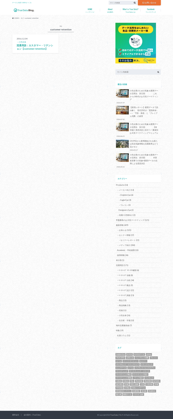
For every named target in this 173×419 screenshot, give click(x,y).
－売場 (121, 310)
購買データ (127, 394)
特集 (119, 330)
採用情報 (122, 255)
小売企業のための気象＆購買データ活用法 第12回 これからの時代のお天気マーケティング (137, 96)
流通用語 (122, 265)
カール (118, 361)
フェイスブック (151, 10)
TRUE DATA (120, 358)
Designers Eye (126, 210)
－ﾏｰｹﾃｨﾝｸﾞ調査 (125, 295)
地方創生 (156, 381)
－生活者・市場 (125, 320)
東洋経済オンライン (123, 391)
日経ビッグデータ (138, 388)
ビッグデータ (121, 368)
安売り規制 (134, 384)
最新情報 (122, 225)
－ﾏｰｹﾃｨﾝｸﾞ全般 (125, 275)
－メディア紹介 (126, 245)
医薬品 (125, 381)
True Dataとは (130, 10)
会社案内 (110, 10)
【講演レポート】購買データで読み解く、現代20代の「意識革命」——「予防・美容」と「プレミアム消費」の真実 (137, 113)
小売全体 (149, 384)
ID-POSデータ (139, 354)
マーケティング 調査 (123, 378)
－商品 (121, 300)
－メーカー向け (125, 190)
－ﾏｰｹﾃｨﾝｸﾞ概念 (125, 285)
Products (122, 185)
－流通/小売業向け (126, 215)
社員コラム (123, 335)
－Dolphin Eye (126, 195)
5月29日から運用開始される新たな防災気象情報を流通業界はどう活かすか (144, 145)
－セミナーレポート (129, 240)
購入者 (118, 394)
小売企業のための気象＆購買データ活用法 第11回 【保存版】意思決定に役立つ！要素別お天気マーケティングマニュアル (137, 130)
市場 (156, 384)
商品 (132, 381)
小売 (142, 384)
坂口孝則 (119, 384)
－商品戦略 (123, 305)
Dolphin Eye (120, 354)
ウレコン (154, 358)
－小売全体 (123, 315)
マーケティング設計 (140, 374)
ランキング (149, 378)
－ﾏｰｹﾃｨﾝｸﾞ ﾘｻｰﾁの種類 (128, 270)
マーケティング (122, 371)
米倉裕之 (152, 391)
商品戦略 (147, 381)
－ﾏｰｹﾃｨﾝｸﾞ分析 (125, 280)
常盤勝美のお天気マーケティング (132, 220)
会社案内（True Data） (33, 415)
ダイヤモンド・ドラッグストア (127, 364)
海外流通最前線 (124, 325)
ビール (130, 368)
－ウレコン (125, 205)
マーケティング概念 (123, 374)
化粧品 (118, 381)
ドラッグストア (146, 364)
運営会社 (15, 415)
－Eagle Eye (125, 200)
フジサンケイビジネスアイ (145, 368)
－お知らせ (124, 230)
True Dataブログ (116, 415)
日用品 (127, 388)
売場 (126, 384)
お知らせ (130, 358)
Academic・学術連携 (127, 250)
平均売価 (119, 388)
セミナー (143, 361)
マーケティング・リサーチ (139, 371)
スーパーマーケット (130, 361)
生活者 (144, 391)
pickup (149, 354)
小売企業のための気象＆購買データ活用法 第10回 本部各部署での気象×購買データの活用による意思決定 (137, 161)
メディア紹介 (138, 378)
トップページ (89, 10)
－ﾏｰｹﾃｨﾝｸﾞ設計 (125, 290)
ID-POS (129, 354)
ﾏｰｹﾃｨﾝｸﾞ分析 (138, 394)
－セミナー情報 (125, 235)
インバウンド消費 (141, 358)
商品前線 (139, 381)
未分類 (120, 260)
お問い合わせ (150, 2)
